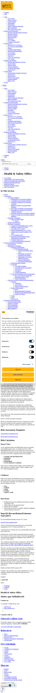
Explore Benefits (12, 79)
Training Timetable (13, 303)
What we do (14, 299)
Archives (13, 281)
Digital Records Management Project (25, 292)
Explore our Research (14, 42)
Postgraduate (11, 23)
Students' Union (8, 658)
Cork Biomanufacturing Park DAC (21, 241)
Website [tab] (6, 168)
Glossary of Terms (20, 294)
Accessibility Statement (10, 678)
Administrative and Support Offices (14, 179)
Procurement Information (25, 261)
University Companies (14, 224)
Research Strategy (13, 35)
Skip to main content (6, 1)
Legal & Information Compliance (13, 243)
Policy (16, 289)
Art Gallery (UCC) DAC (18, 229)
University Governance (14, 218)
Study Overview (12, 20)
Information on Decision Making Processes (25, 257)
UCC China (11, 59)
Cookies (6, 675)
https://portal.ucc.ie (9, 608)
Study (5, 634)
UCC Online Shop (9, 660)
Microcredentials (12, 28)
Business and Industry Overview (17, 62)
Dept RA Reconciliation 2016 (9, 522)
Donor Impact (11, 76)
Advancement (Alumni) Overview (17, 73)
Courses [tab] (6, 169)
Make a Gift (11, 81)
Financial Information (24, 260)
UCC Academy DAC (17, 235)
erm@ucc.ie (7, 606)
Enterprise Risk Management (12, 182)
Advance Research (13, 67)
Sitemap (6, 669)
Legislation (18, 271)
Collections (18, 283)
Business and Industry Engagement (14, 638)
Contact (6, 650)
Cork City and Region (14, 57)
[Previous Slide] (14, 685)
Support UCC (11, 70)
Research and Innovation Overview (17, 32)
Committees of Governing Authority (21, 201)
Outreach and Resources (21, 286)
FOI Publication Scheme (21, 249)
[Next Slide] (3, 689)
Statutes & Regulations (14, 222)
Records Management (17, 288)
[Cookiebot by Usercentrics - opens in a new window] (26, 312)
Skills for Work (12, 65)
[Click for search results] (31, 164)
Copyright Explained (20, 266)
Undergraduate (12, 21)
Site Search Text (6, 164)
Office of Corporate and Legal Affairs (14, 181)
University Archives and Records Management (20, 280)
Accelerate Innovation (14, 68)
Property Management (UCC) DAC (21, 230)
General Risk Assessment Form (9, 433)
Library (6, 652)
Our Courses (11, 18)
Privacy (6, 673)
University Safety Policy (14, 302)
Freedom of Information (17, 247)
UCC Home (7, 178)
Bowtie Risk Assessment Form (9, 436)
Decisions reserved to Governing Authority (23, 213)
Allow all (18, 369)
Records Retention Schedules (23, 291)
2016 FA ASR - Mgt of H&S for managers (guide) (19, 545)
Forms (16, 221)
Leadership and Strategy (14, 49)
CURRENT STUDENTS (11, 649)
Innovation (11, 39)
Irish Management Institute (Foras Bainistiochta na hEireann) (20, 237)
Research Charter (12, 34)
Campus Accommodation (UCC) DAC (22, 225)
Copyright (14, 264)
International (11, 25)
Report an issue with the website (13, 680)
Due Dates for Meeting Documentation (22, 208)
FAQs (13, 297)
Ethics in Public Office (17, 219)
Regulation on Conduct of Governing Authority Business (21, 210)
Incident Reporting (13, 306)
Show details (26, 364)
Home (6, 194)
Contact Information (20, 272)
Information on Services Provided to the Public (24, 254)
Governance (7, 196)
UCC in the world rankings (15, 46)
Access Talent (11, 63)
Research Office (12, 37)
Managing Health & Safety (11, 185)
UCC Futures (11, 40)
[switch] (31, 346)
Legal (5, 670)
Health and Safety (9, 184)
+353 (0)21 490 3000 (6, 626)
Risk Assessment (12, 308)
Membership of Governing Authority (21, 199)
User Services (18, 285)
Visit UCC (11, 56)
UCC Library (11, 53)
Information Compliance (14, 246)
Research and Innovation (11, 635)
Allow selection (18, 374)
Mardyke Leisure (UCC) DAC (19, 227)
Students (6, 12)
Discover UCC (8, 637)
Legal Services (12, 244)
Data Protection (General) (18, 263)
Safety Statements (12, 305)
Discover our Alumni (13, 77)
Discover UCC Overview (15, 45)
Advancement (8, 640)
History (10, 48)
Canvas (6, 655)
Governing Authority (13, 197)
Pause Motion (5, 686)
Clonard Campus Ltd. (17, 239)
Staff (5, 14)
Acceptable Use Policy (10, 677)
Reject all (18, 379)
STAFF (6, 647)
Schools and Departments (15, 51)
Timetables (7, 657)
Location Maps (17, 626)
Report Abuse (8, 672)
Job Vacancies (11, 54)
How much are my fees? (14, 29)
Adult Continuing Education (15, 26)
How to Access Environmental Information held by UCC (23, 276)
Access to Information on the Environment (23, 274)
